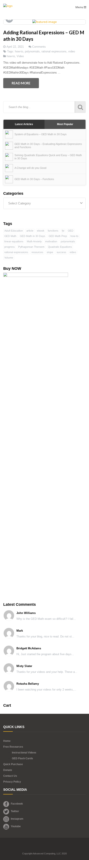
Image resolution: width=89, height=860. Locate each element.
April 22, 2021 (15, 46)
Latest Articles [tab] (24, 124)
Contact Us (10, 775)
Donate (7, 770)
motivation (51, 241)
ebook (40, 230)
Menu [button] (79, 7)
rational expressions (54, 51)
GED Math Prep (58, 236)
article (29, 230)
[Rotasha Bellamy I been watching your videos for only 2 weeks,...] (39, 692)
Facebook (17, 803)
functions (53, 230)
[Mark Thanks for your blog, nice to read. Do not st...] (38, 639)
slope (50, 252)
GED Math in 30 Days (32, 236)
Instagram (17, 818)
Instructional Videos (24, 752)
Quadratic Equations (60, 246)
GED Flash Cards (22, 758)
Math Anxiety (34, 241)
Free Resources (13, 746)
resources (37, 252)
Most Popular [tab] (65, 124)
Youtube (16, 826)
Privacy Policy (12, 781)
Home (7, 740)
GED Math (10, 236)
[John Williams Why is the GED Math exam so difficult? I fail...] (39, 621)
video (71, 51)
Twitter (15, 811)
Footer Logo (44, 847)
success (61, 252)
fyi (63, 230)
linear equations (13, 241)
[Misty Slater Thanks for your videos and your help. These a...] (40, 674)
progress (9, 246)
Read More (21, 83)
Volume (8, 257)
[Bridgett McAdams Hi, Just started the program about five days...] (38, 657)
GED (70, 230)
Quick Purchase (13, 764)
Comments (39, 46)
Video (20, 56)
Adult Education (13, 230)
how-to (19, 51)
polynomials (32, 51)
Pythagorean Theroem (31, 246)
